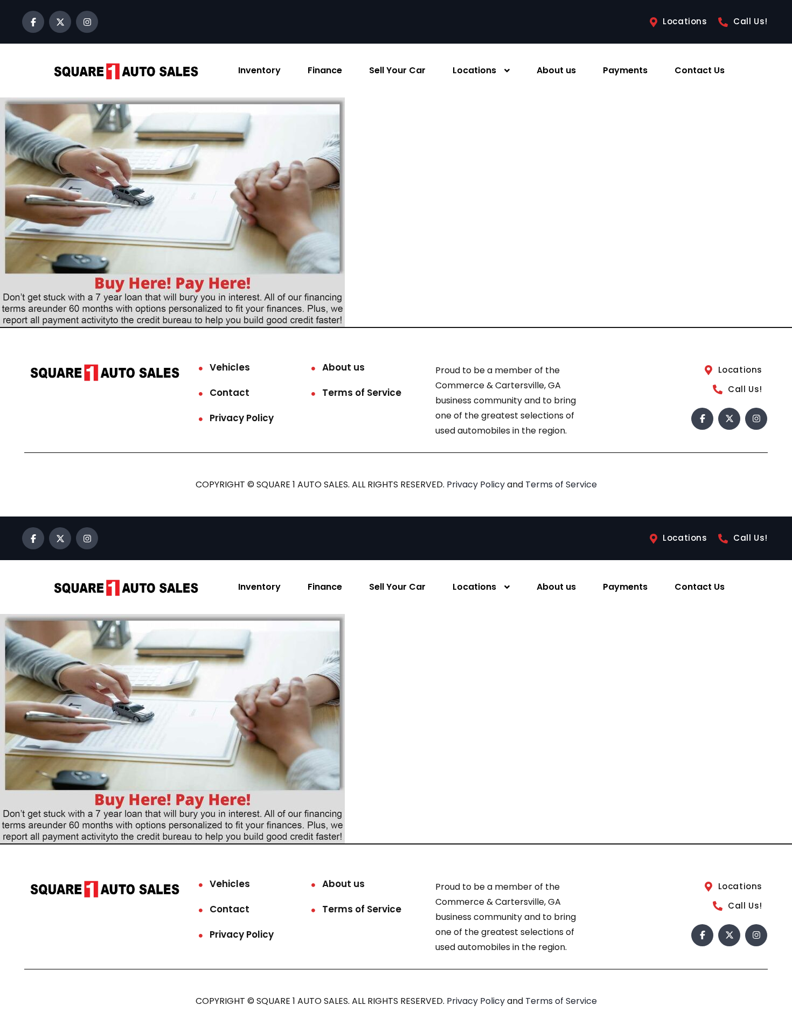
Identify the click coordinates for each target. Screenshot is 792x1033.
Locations (474, 70)
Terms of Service (361, 392)
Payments (625, 70)
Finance (325, 70)
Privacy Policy (242, 417)
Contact (229, 392)
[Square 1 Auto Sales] (126, 71)
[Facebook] (33, 22)
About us (556, 70)
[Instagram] (87, 22)
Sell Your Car (397, 70)
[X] (60, 22)
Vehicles (230, 367)
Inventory (259, 70)
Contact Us (700, 70)
